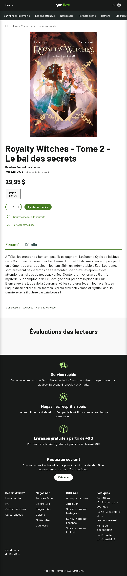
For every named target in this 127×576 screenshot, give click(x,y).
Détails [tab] (31, 244)
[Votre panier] (119, 5)
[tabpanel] (63, 274)
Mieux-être (43, 520)
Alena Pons (16, 167)
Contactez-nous (15, 509)
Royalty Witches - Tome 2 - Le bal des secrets (34, 26)
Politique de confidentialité (106, 537)
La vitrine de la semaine (17, 15)
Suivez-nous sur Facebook (76, 521)
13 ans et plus (12, 307)
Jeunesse (27, 307)
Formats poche (87, 15)
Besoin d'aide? (15, 493)
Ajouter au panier (38, 206)
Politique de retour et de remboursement (108, 516)
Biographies (43, 509)
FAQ (7, 503)
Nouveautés (67, 15)
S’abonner (64, 477)
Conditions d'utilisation (12, 552)
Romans (105, 15)
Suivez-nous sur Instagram (76, 511)
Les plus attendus (45, 15)
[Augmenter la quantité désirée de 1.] (19, 207)
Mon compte (13, 498)
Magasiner (43, 493)
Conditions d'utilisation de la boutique (107, 502)
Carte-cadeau (14, 514)
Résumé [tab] (12, 244)
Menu (8, 5)
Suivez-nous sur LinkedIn (76, 530)
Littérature (43, 503)
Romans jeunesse (46, 307)
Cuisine (40, 514)
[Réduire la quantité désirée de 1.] (8, 207)
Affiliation (72, 503)
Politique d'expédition (104, 527)
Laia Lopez (34, 167)
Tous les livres (44, 498)
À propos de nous (77, 498)
